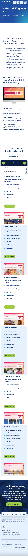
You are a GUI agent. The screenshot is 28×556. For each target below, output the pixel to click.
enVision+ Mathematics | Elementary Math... (10, 532)
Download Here (9, 206)
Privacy (3, 549)
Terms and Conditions (19, 547)
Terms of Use (17, 544)
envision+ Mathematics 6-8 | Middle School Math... (12, 535)
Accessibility (4, 541)
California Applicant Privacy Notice (6, 545)
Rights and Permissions (20, 541)
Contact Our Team (14, 504)
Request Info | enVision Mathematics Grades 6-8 (11, 534)
